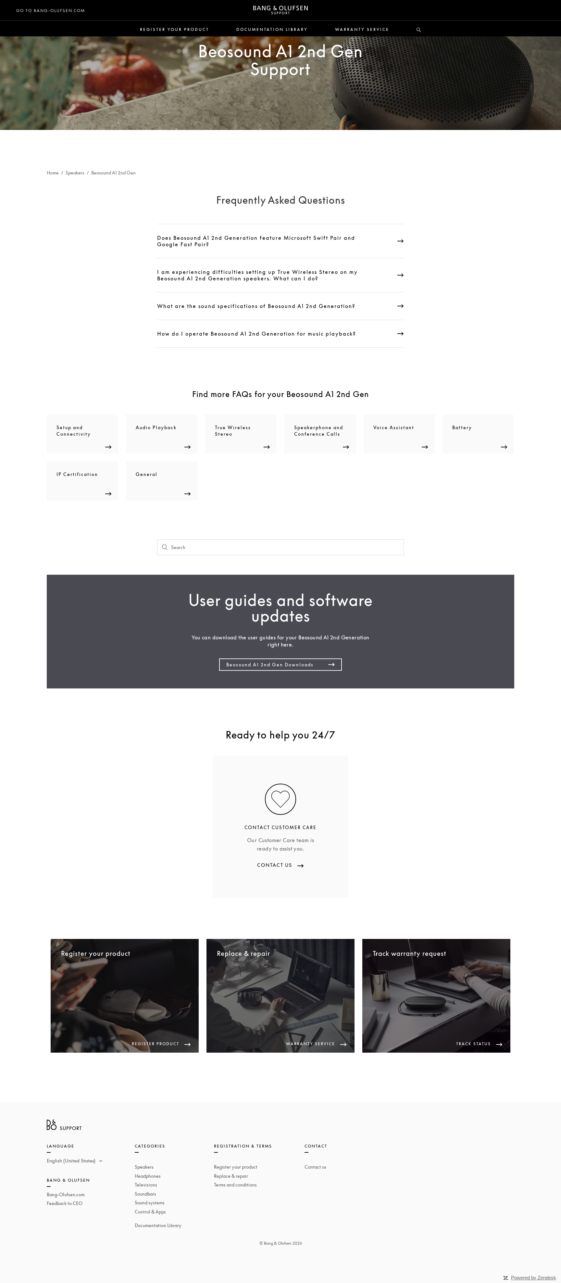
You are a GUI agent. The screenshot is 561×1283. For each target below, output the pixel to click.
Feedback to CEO (64, 1203)
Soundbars (145, 1194)
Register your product (174, 30)
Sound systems (150, 1202)
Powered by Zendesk (533, 1277)
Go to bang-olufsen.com (50, 10)
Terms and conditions (235, 1184)
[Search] (419, 30)
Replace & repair (231, 1176)
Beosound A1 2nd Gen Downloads (270, 664)
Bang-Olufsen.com (66, 1194)
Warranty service (362, 30)
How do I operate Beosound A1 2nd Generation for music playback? (256, 333)
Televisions (146, 1184)
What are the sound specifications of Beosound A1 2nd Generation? (256, 306)
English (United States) (72, 1160)
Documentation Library (272, 30)
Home (53, 172)
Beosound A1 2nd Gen (113, 172)
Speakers (75, 172)
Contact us (315, 1167)
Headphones (148, 1176)
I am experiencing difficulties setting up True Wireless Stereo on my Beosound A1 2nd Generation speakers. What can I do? (257, 275)
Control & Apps (150, 1211)
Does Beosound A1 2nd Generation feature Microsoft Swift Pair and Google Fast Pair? (256, 241)
